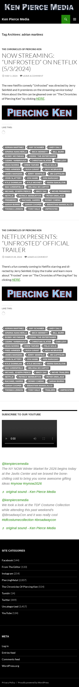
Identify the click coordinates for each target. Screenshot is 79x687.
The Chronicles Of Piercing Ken (22, 49)
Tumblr (6, 593)
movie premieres (61, 191)
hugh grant (32, 169)
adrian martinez (14, 147)
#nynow (16, 483)
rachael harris (31, 200)
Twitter (6, 599)
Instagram (7, 573)
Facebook (7, 560)
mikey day (41, 191)
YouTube (7, 613)
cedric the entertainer (42, 156)
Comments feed (11, 659)
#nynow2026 (32, 483)
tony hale (34, 209)
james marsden (13, 174)
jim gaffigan (57, 174)
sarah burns (12, 204)
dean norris (12, 165)
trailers (50, 390)
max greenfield (14, 187)
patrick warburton (30, 196)
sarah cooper (33, 204)
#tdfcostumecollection (18, 520)
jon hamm (32, 178)
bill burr (58, 152)
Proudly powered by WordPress (33, 682)
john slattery (13, 178)
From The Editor (11, 566)
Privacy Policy (8, 682)
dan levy (61, 160)
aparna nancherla (16, 152)
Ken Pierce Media (15, 19)
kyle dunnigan (13, 182)
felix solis (50, 165)
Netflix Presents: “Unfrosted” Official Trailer (35, 243)
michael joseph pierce (18, 191)
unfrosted (51, 209)
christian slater (41, 160)
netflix (9, 196)
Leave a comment (33, 75)
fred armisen (12, 169)
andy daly (55, 147)
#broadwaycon (45, 520)
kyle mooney (34, 182)
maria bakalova (56, 182)
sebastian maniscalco (60, 204)
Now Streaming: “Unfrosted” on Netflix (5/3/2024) (39, 62)
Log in (5, 646)
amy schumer (36, 147)
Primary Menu (74, 19)
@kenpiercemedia (15, 464)
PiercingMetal (10, 580)
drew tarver (31, 165)
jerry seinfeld (36, 174)
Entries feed (8, 652)
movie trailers (60, 372)
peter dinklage (55, 196)
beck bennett (40, 152)
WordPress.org (10, 665)
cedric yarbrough (15, 160)
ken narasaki (50, 178)
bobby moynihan (14, 156)
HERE (40, 98)
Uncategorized (10, 606)
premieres (11, 200)
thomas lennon (14, 209)
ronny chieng (53, 200)
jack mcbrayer (53, 169)
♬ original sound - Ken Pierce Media (29, 492)
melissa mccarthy (38, 187)
